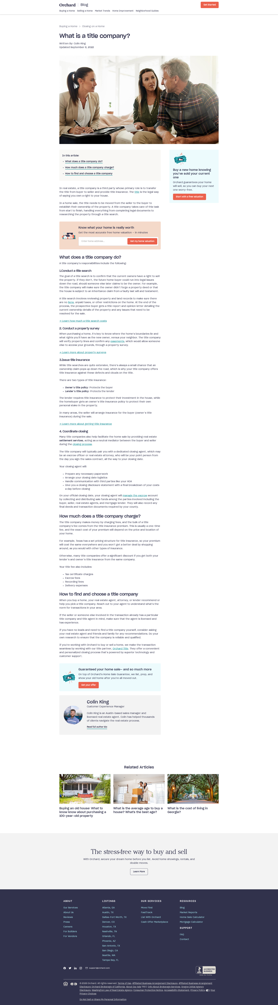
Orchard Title (120, 649)
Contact (184, 939)
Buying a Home (67, 11)
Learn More (139, 872)
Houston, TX (109, 927)
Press (66, 922)
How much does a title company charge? (89, 167)
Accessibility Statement (176, 990)
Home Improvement (122, 11)
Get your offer (88, 685)
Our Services (70, 908)
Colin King (80, 43)
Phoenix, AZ (109, 941)
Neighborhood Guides (147, 11)
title (137, 192)
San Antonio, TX (111, 946)
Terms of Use (124, 983)
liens (71, 302)
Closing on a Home (93, 26)
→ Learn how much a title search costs (83, 321)
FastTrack (146, 912)
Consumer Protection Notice (148, 990)
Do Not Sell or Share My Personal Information (103, 1000)
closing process (82, 444)
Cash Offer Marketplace (154, 922)
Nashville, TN (109, 931)
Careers (67, 927)
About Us (68, 912)
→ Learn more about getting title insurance (85, 424)
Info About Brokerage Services (164, 987)
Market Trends (102, 11)
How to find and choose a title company (89, 173)
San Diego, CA (110, 951)
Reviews (68, 917)
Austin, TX (108, 912)
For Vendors (70, 936)
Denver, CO (108, 922)
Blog (84, 5)
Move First (147, 908)
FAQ (182, 935)
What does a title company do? (84, 161)
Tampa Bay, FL (110, 960)
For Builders (70, 931)
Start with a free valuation (189, 197)
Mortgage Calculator (191, 922)
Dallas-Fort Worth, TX (114, 917)
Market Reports (188, 912)
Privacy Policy (197, 990)
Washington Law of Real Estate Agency (112, 990)
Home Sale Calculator (192, 917)
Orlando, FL (108, 936)
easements (117, 341)
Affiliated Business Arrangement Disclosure (155, 983)
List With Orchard (151, 917)
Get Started (210, 5)
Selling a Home (85, 11)
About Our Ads (133, 987)
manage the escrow (135, 495)
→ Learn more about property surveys (82, 352)
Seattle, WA (108, 955)
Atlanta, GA (108, 908)
